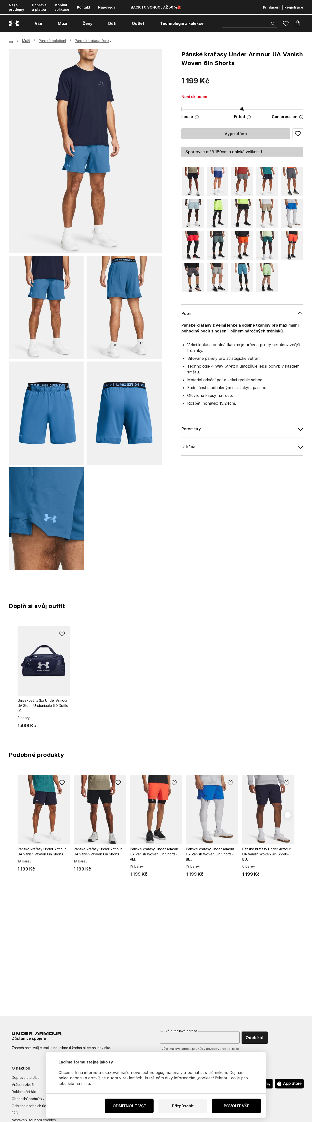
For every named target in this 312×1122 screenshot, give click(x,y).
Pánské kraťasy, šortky (93, 41)
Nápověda (107, 7)
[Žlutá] (217, 213)
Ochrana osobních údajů (31, 1106)
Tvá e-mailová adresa (180, 1031)
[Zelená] (267, 245)
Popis (186, 313)
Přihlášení (271, 7)
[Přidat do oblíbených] (62, 634)
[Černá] (192, 181)
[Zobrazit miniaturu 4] (124, 413)
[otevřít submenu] (46, 23)
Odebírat (255, 1037)
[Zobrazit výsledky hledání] (273, 24)
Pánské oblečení (52, 41)
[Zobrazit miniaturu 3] (46, 413)
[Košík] (297, 23)
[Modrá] (217, 181)
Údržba (188, 446)
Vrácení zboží (23, 1084)
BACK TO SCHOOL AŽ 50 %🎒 (156, 7)
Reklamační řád (24, 1092)
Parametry (191, 428)
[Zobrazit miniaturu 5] (46, 518)
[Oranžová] (242, 245)
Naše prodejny (16, 7)
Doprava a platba (39, 7)
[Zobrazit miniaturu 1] (46, 307)
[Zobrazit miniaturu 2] (124, 307)
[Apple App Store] (289, 1084)
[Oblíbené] (286, 23)
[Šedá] (242, 181)
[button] (297, 133)
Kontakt (83, 7)
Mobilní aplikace (61, 7)
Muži (26, 41)
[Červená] (192, 245)
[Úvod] (11, 41)
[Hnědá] (267, 213)
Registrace (293, 7)
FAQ (15, 1113)
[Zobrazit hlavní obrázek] (85, 151)
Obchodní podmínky (28, 1099)
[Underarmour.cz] (14, 23)
